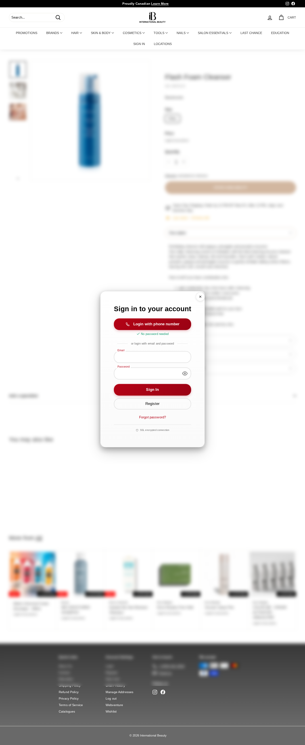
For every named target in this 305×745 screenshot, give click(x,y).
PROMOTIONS (26, 33)
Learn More (160, 3)
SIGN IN (139, 44)
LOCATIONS (163, 44)
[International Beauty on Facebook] (163, 692)
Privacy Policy (69, 698)
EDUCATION (280, 33)
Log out (111, 698)
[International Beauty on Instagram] (154, 692)
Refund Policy (69, 692)
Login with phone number (156, 324)
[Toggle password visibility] (184, 373)
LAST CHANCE (251, 33)
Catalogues (67, 711)
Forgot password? (152, 417)
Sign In (152, 389)
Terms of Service (71, 705)
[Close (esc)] (200, 296)
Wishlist (111, 711)
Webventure (114, 705)
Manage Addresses (119, 692)
